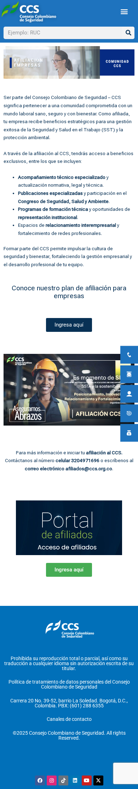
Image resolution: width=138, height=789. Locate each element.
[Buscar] (128, 33)
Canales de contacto (69, 719)
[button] (124, 11)
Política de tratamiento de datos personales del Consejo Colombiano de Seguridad (69, 684)
